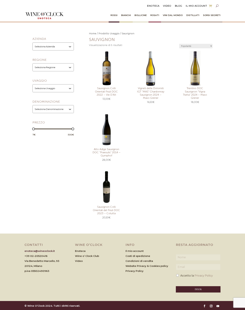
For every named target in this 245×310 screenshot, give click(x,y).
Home (92, 33)
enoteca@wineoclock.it (39, 251)
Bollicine (140, 15)
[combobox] (53, 46)
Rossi (114, 15)
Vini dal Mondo (173, 15)
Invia (198, 289)
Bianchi (126, 15)
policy (164, 266)
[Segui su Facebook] (204, 306)
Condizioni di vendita (139, 261)
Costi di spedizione (138, 256)
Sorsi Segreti (211, 15)
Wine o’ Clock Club (87, 256)
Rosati (154, 15)
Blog (178, 6)
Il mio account (196, 6)
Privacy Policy (135, 271)
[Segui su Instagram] (211, 306)
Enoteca (153, 6)
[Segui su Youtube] (217, 306)
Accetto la (196, 275)
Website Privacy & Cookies (143, 266)
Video (167, 6)
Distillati (192, 15)
